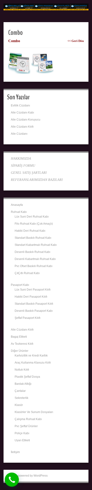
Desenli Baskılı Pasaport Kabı (34, 310)
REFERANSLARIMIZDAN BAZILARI (37, 180)
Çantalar (20, 391)
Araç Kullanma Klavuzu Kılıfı (33, 362)
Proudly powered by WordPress (27, 475)
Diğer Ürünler (19, 350)
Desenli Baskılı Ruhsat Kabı (32, 252)
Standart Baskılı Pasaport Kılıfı (34, 303)
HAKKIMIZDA (21, 158)
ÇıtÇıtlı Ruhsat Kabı (27, 273)
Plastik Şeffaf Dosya (27, 376)
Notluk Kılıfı (22, 369)
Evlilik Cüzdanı (20, 105)
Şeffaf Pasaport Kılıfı (27, 318)
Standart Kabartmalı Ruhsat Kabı (36, 245)
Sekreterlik (21, 398)
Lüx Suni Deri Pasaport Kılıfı (32, 289)
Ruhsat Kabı (19, 212)
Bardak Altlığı (23, 383)
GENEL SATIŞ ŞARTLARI (29, 172)
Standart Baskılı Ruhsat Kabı (33, 237)
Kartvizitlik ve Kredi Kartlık (31, 355)
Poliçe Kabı (22, 433)
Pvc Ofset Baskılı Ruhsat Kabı (33, 266)
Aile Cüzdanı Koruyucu (25, 119)
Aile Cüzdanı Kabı (22, 112)
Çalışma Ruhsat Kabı (28, 419)
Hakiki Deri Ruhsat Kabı (30, 230)
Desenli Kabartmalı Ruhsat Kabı (35, 259)
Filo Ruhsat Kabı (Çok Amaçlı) (34, 223)
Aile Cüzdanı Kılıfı (22, 126)
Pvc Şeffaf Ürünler (26, 426)
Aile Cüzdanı (19, 133)
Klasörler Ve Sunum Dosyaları (34, 412)
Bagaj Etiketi (19, 336)
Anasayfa (17, 205)
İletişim (15, 452)
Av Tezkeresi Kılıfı (22, 343)
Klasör (19, 405)
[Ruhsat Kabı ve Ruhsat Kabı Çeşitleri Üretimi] (46, 6)
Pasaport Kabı (20, 285)
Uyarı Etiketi (22, 440)
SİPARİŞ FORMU (23, 165)
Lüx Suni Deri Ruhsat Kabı (32, 216)
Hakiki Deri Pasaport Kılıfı (31, 296)
